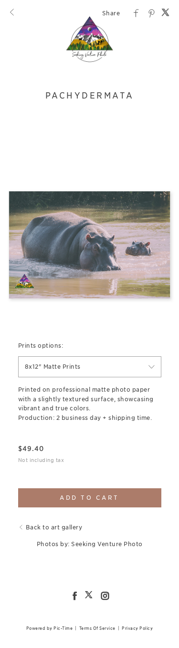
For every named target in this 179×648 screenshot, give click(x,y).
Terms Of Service (97, 628)
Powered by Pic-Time (49, 628)
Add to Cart (89, 497)
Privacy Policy (137, 628)
